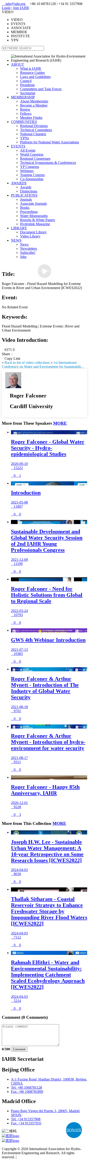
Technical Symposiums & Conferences (48, 163)
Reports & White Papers (37, 220)
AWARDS (18, 183)
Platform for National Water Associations (49, 142)
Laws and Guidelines (35, 77)
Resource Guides (32, 73)
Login (6, 8)
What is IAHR (30, 68)
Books (24, 208)
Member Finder (31, 118)
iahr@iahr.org (14, 4)
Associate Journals (33, 203)
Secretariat (27, 93)
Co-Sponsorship (31, 179)
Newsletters (28, 248)
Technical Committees (36, 130)
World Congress (31, 154)
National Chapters (33, 134)
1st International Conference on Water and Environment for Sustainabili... (43, 365)
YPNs (24, 138)
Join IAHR (21, 8)
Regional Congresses (35, 158)
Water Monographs (34, 216)
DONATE (73, 1130)
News (24, 244)
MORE (60, 423)
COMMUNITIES (24, 122)
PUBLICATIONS (24, 195)
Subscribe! (27, 253)
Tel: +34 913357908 (25, 1119)
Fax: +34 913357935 (26, 1123)
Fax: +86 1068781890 (27, 1092)
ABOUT (17, 64)
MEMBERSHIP (23, 97)
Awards (25, 187)
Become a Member (33, 105)
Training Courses (32, 175)
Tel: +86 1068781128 (26, 1087)
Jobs (23, 257)
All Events (27, 150)
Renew (25, 109)
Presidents (27, 85)
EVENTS (18, 146)
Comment (19, 1049)
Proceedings (29, 212)
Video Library (30, 236)
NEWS (16, 240)
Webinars (27, 171)
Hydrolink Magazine (35, 224)
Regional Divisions (34, 126)
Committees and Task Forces (41, 89)
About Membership (34, 101)
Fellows (25, 113)
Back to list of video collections (27, 363)
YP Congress (29, 167)
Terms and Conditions (33, 1157)
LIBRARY (19, 228)
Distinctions (28, 191)
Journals (26, 199)
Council (25, 81)
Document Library (33, 232)
